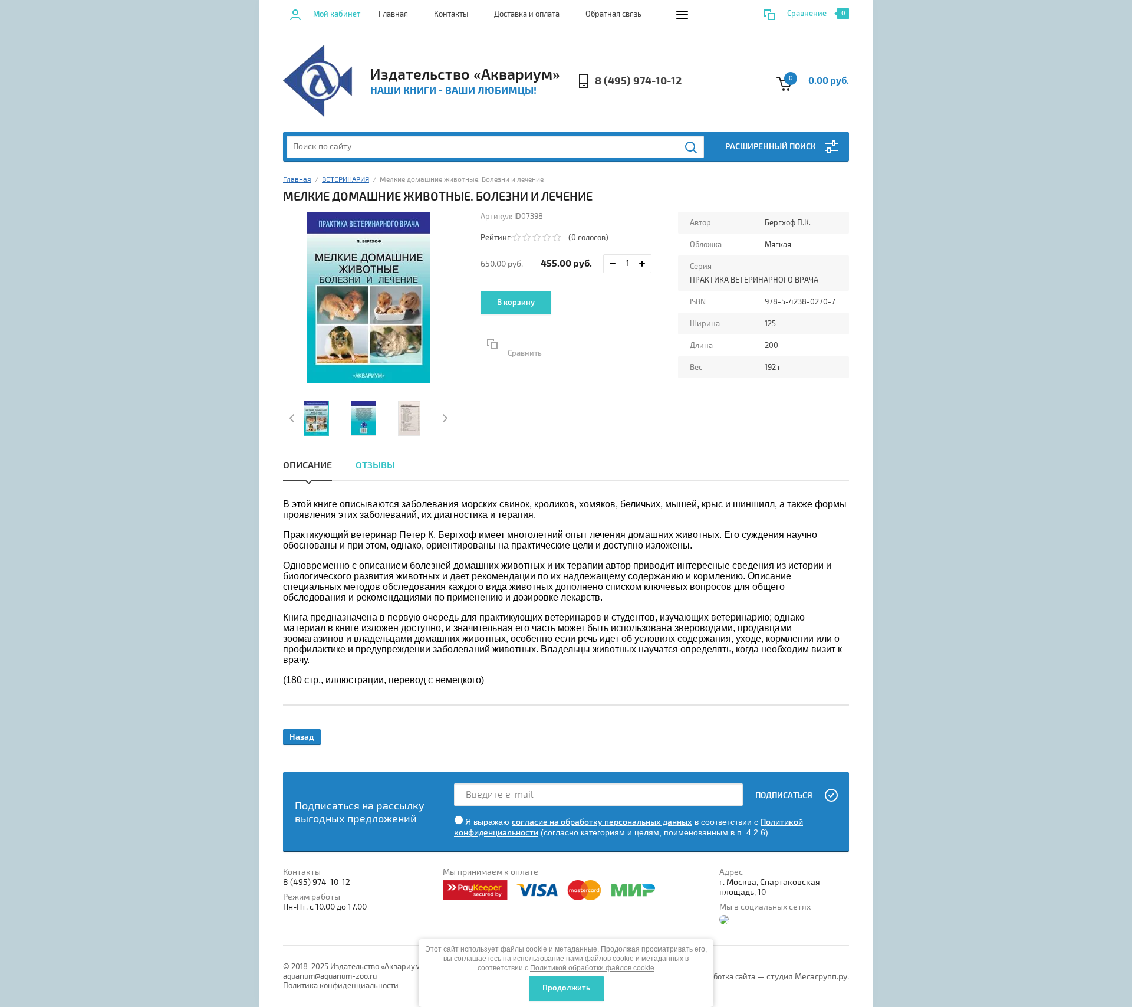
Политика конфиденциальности (341, 985)
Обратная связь (613, 14)
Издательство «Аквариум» (465, 74)
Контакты (451, 14)
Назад (301, 737)
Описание (307, 465)
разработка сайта (723, 977)
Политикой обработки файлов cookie (592, 968)
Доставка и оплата (527, 14)
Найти (691, 147)
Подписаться (783, 795)
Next (443, 418)
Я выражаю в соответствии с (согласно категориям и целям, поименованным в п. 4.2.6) (628, 827)
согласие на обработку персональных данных (602, 822)
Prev (293, 418)
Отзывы (375, 465)
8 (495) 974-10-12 (638, 81)
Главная (393, 14)
